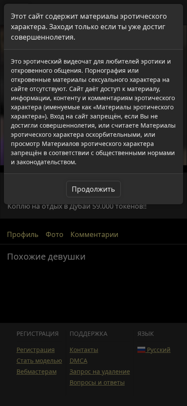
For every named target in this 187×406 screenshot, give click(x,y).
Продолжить (93, 189)
